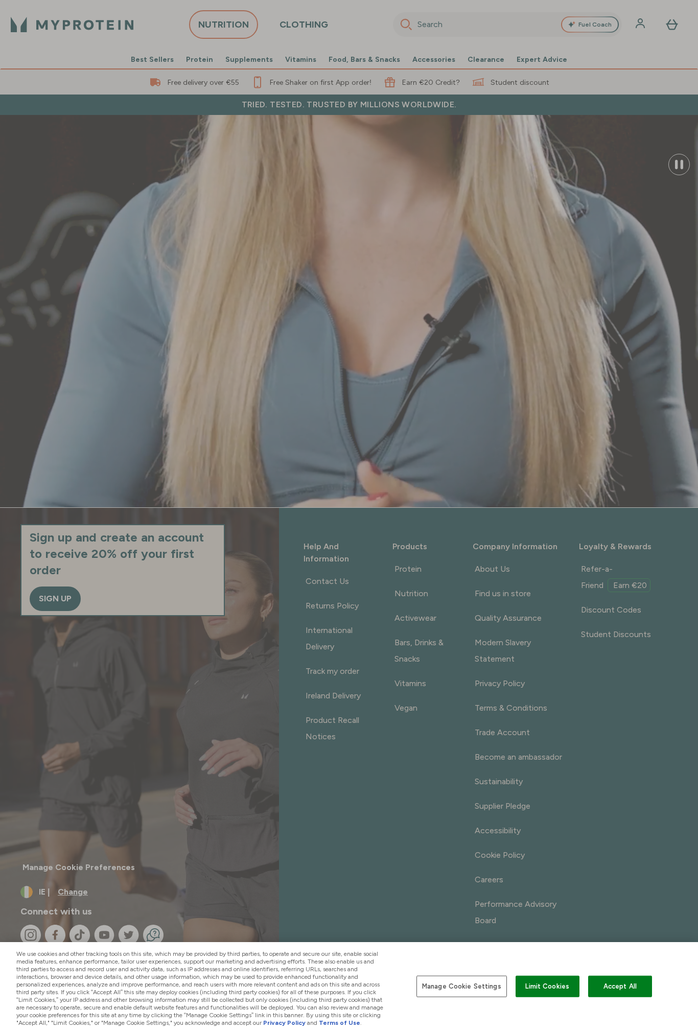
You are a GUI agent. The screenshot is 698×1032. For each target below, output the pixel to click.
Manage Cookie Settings (461, 986)
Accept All (620, 986)
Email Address (388, 526)
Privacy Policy (284, 1022)
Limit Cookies (547, 986)
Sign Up (433, 585)
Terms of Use (339, 1022)
